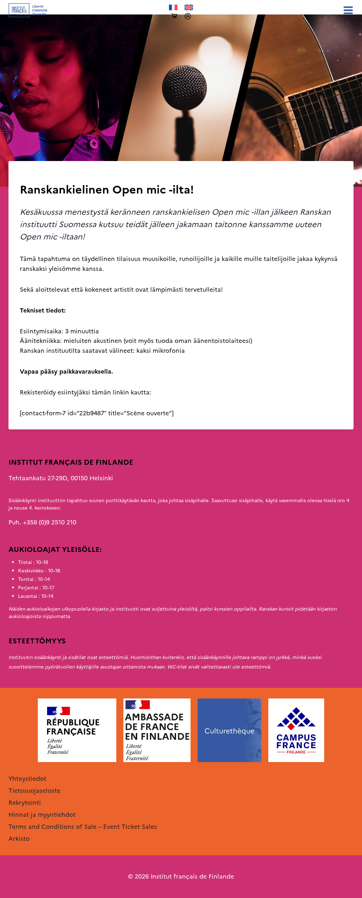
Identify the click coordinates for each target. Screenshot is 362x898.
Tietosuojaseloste (34, 790)
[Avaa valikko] (347, 10)
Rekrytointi (24, 802)
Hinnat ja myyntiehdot (42, 814)
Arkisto (30, 175)
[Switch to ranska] (173, 7)
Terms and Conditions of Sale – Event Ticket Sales (82, 826)
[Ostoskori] (174, 16)
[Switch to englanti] (189, 7)
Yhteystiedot (27, 778)
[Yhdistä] (188, 16)
